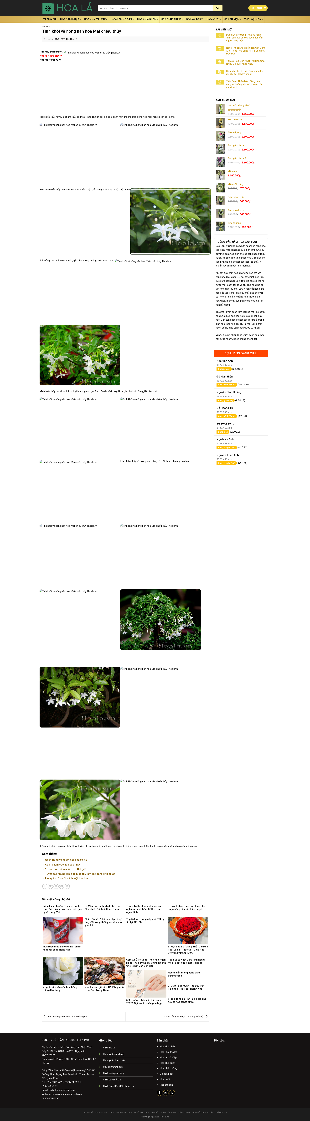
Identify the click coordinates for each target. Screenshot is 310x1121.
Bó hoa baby (194, 19)
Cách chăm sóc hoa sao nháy (62, 864)
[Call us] (172, 1093)
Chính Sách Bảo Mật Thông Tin (118, 1086)
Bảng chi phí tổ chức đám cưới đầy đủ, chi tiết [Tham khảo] (244, 72)
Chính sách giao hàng (113, 1073)
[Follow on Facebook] (159, 1093)
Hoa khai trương (95, 19)
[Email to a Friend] (56, 886)
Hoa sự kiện (231, 19)
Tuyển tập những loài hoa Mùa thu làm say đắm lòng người (80, 873)
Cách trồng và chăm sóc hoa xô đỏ (66, 859)
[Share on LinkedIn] (67, 886)
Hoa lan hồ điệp (122, 19)
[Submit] (217, 8)
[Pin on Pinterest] (61, 886)
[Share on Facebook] (44, 886)
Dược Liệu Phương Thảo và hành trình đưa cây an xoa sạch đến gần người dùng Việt (244, 37)
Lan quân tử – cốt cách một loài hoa (66, 878)
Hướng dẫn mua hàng (113, 1054)
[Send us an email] (166, 1093)
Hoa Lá (73, 39)
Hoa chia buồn (146, 19)
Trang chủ (50, 19)
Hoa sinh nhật (69, 19)
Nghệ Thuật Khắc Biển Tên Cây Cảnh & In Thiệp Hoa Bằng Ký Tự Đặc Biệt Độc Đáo (245, 50)
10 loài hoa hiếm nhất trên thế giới (65, 869)
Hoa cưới (213, 19)
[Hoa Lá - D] (67, 8)
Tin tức (46, 27)
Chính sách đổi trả (112, 1079)
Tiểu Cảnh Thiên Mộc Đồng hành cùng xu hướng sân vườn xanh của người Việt (244, 84)
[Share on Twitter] (50, 886)
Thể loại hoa (252, 19)
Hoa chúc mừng (171, 19)
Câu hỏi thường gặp (113, 1067)
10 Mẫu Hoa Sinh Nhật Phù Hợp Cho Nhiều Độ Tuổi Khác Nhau (245, 62)
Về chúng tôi (109, 1047)
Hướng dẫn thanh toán (114, 1060)
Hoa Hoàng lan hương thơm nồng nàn (67, 1016)
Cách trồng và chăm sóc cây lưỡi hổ (184, 1016)
